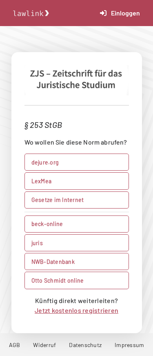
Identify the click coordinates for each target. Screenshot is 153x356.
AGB (14, 344)
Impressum (129, 344)
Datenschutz (85, 344)
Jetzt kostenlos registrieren (76, 310)
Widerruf (44, 344)
